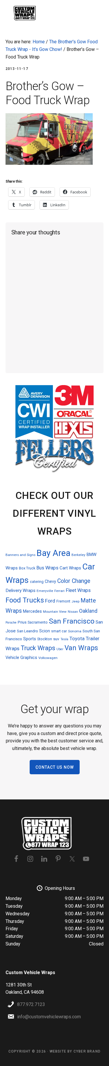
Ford (50, 601)
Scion (44, 631)
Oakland (88, 611)
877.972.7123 (31, 1004)
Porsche (11, 622)
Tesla (64, 639)
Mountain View (55, 612)
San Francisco (71, 621)
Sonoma (74, 631)
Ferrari (59, 591)
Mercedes (32, 611)
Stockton (44, 639)
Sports (29, 638)
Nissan (73, 612)
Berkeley (78, 555)
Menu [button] (96, 13)
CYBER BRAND (87, 1051)
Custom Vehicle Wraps (26, 13)
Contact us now (54, 767)
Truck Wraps (38, 648)
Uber (59, 649)
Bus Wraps (47, 568)
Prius (22, 622)
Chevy (50, 581)
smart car (59, 631)
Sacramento (38, 622)
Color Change (73, 581)
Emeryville (45, 591)
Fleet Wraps (78, 590)
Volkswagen (48, 658)
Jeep (75, 601)
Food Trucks (25, 600)
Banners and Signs (20, 555)
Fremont (63, 601)
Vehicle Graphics (21, 657)
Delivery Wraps (20, 590)
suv (56, 639)
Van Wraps (81, 648)
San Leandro (27, 631)
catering (37, 581)
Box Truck (27, 568)
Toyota (77, 638)
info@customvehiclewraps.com (49, 1016)
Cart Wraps (70, 568)
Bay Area (53, 553)
